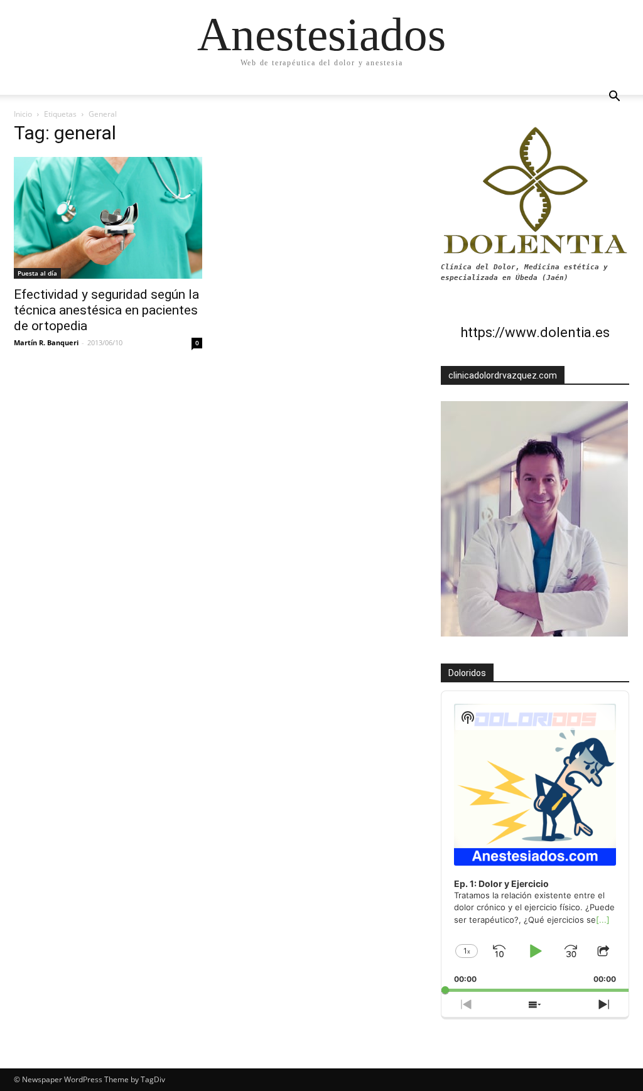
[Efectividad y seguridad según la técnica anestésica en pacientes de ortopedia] (108, 218)
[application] (535, 841)
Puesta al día (37, 273)
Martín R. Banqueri (46, 342)
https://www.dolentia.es (535, 332)
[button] (614, 98)
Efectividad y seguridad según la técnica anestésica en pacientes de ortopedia (106, 310)
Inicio (23, 114)
